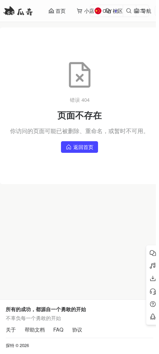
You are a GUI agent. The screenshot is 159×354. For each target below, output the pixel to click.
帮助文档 (35, 329)
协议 (77, 329)
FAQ (58, 329)
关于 (11, 329)
